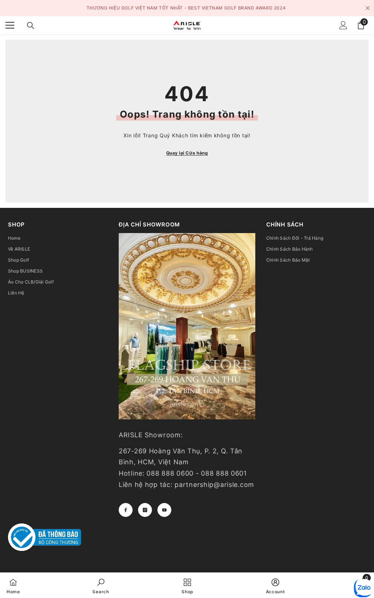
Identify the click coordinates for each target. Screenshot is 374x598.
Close (367, 8)
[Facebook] (126, 510)
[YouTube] (164, 510)
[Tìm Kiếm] (30, 25)
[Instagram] (145, 510)
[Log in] (343, 25)
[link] (101, 585)
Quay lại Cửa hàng (187, 153)
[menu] (9, 25)
